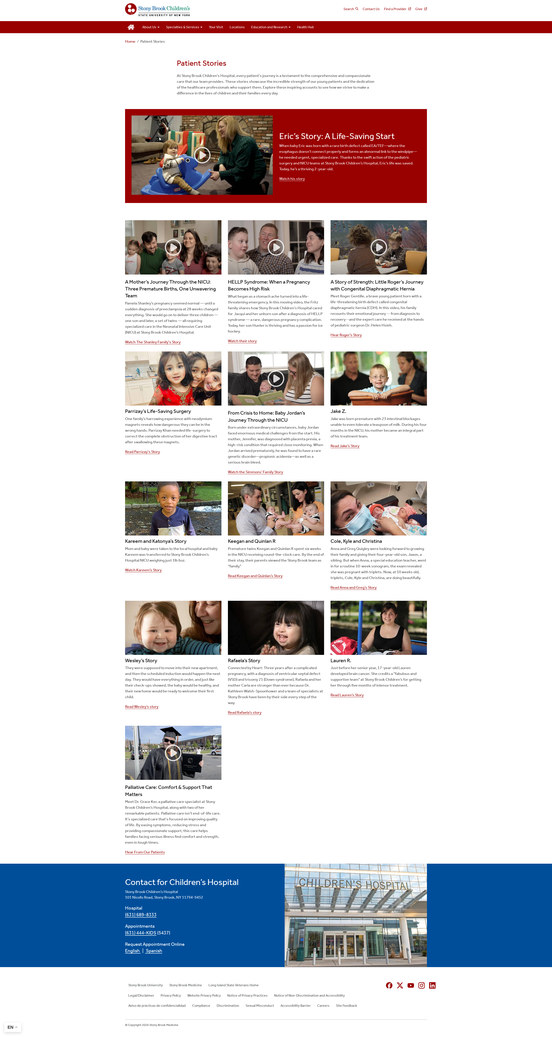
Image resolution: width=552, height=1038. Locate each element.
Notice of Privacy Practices (247, 995)
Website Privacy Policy (204, 995)
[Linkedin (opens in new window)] (432, 985)
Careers (323, 1006)
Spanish (153, 951)
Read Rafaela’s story (245, 712)
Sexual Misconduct (260, 1006)
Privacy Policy (171, 995)
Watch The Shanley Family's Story (153, 342)
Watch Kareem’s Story (143, 570)
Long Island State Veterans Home (234, 985)
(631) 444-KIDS (140, 933)
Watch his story (292, 178)
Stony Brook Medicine (185, 985)
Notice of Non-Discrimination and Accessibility (309, 995)
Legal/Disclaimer (141, 995)
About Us (149, 27)
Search (348, 9)
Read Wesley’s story (141, 706)
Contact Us (371, 9)
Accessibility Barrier (296, 1006)
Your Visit (216, 27)
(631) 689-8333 (141, 915)
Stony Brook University (145, 985)
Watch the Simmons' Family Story (255, 472)
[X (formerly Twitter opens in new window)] (400, 985)
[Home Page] (199, 10)
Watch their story (242, 341)
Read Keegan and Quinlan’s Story (255, 575)
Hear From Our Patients (145, 852)
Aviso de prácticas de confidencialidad (157, 1006)
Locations (237, 27)
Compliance (201, 1006)
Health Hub (305, 27)
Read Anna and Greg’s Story (354, 587)
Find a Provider (395, 9)
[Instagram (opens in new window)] (421, 985)
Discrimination (228, 1006)
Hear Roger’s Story (346, 334)
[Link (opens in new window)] (173, 247)
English (133, 951)
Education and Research (269, 27)
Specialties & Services (182, 27)
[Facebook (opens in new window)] (389, 985)
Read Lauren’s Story (347, 695)
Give (419, 9)
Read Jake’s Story (345, 445)
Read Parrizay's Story (142, 451)
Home (130, 41)
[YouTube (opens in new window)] (410, 985)
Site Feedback (346, 1006)
